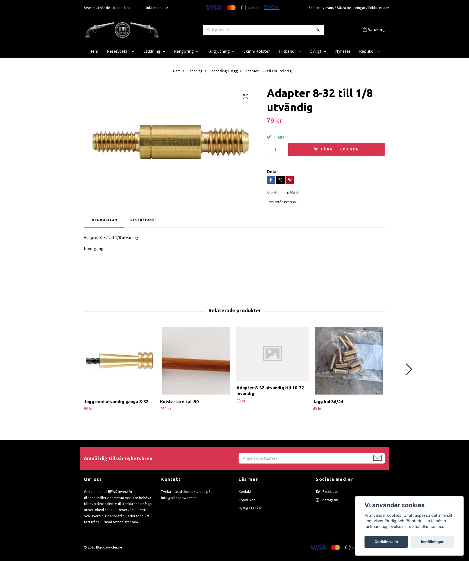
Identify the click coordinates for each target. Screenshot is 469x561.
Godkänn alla (386, 542)
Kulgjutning (218, 51)
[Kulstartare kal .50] (196, 361)
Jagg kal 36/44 (328, 401)
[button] (408, 369)
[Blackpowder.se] (159, 29)
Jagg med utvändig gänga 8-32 (116, 401)
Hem (93, 51)
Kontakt (245, 491)
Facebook (330, 491)
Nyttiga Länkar (250, 508)
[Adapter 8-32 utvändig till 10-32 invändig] (272, 354)
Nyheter (342, 51)
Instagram (329, 499)
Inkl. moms (155, 7)
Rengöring (184, 51)
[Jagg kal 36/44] (349, 361)
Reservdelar (118, 51)
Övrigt (316, 51)
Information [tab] (103, 220)
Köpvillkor (247, 499)
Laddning (151, 51)
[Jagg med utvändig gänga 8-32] (120, 361)
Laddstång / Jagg (224, 70)
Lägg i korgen (340, 149)
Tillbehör (287, 51)
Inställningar (432, 542)
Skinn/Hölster (256, 51)
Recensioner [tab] (143, 220)
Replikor (367, 51)
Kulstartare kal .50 (179, 401)
